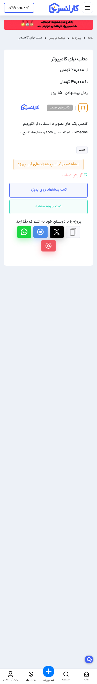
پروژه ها (76, 38)
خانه (90, 38)
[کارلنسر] (64, 8)
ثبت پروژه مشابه (48, 207)
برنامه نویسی (57, 38)
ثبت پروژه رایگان (19, 7)
